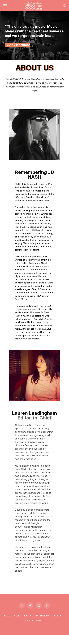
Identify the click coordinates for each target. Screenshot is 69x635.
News (17, 616)
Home (7, 616)
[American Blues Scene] (34, 5)
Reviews (28, 616)
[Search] (64, 5)
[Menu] (5, 5)
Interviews (43, 616)
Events (57, 616)
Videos (29, 620)
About (40, 620)
